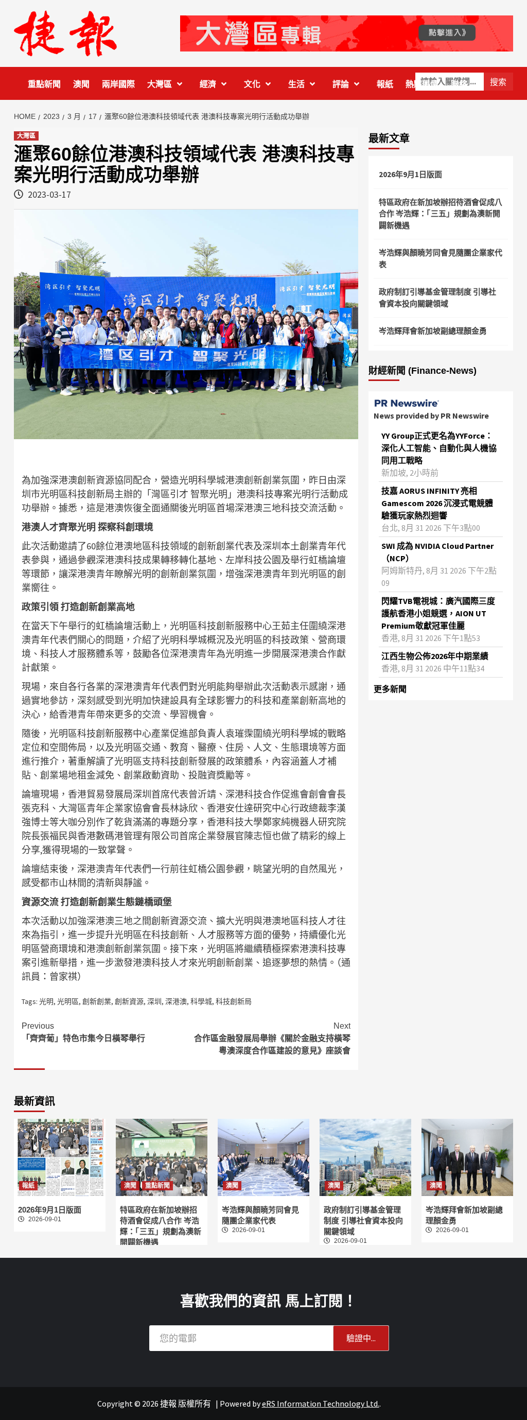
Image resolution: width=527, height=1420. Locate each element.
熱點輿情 (422, 84)
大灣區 (159, 84)
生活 (296, 84)
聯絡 (459, 84)
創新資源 (129, 1001)
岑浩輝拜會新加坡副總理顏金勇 (433, 331)
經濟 (208, 84)
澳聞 (81, 84)
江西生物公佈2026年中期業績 (434, 656)
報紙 (385, 84)
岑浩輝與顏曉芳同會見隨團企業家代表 (440, 258)
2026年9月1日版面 (410, 174)
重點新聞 (44, 84)
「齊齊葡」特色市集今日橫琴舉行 (83, 1032)
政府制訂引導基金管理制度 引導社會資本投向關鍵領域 (437, 297)
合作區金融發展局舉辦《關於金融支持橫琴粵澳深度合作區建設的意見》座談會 (272, 1038)
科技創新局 (234, 1001)
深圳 (154, 1001)
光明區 (68, 1001)
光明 (46, 1001)
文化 (252, 84)
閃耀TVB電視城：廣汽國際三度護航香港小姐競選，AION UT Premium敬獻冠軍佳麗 (438, 613)
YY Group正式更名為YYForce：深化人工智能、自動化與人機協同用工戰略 (439, 447)
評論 (340, 84)
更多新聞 (390, 689)
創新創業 (96, 1001)
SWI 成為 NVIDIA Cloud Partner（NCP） (437, 552)
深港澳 (176, 1001)
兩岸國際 (118, 84)
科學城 (201, 1001)
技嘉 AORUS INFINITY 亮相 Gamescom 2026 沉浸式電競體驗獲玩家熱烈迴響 (437, 503)
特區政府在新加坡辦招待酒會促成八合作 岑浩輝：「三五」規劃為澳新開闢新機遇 (440, 213)
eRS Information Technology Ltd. (320, 1403)
